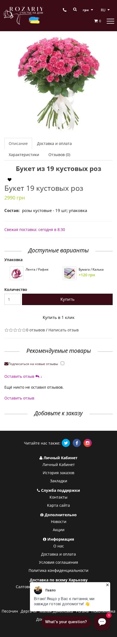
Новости (58, 521)
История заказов (58, 472)
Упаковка (13, 259)
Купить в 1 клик (59, 317)
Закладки (58, 480)
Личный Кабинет (58, 464)
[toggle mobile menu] (110, 21)
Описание (18, 143)
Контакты (58, 497)
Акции (58, 529)
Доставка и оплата (54, 143)
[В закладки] (9, 179)
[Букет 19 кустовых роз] (58, 83)
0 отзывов (35, 329)
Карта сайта (58, 505)
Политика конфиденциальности (58, 570)
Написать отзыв (63, 329)
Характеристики (24, 154)
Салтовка (24, 586)
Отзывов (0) (59, 154)
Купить (67, 299)
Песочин (10, 611)
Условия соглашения (58, 562)
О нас (58, 546)
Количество (15, 289)
